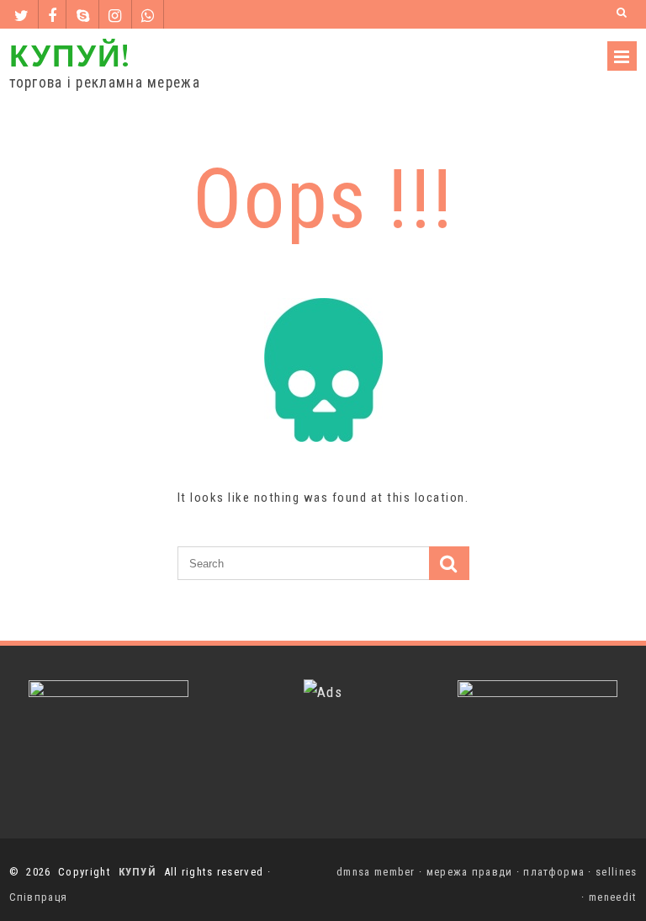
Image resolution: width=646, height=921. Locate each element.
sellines (616, 871)
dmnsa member (376, 871)
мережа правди (469, 871)
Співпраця (38, 897)
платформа (554, 871)
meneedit (613, 897)
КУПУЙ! (69, 54)
